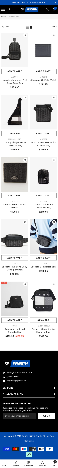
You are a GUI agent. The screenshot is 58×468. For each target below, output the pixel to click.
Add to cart (14, 71)
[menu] (3, 9)
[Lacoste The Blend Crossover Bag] (43, 174)
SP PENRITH (30, 436)
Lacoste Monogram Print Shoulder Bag (43, 144)
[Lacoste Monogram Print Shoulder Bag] (43, 112)
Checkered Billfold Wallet (43, 80)
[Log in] (47, 9)
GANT (14, 326)
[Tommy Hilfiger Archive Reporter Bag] (43, 299)
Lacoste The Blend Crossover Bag (43, 206)
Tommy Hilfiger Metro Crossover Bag (15, 144)
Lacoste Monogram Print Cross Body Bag (14, 81)
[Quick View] (25, 35)
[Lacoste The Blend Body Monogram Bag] (14, 236)
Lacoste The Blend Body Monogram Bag (14, 268)
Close (56, 2)
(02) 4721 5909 (13, 376)
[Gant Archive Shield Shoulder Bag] (14, 299)
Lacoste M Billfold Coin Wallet (14, 206)
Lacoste (14, 77)
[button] (27, 27)
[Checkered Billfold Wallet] (43, 50)
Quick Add (15, 133)
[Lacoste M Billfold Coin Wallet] (14, 174)
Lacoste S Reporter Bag (43, 266)
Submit (46, 416)
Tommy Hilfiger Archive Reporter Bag (43, 330)
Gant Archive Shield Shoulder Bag (15, 330)
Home (3, 17)
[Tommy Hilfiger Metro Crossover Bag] (14, 112)
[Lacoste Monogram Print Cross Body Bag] (14, 50)
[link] (16, 463)
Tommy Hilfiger (14, 139)
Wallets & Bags (14, 17)
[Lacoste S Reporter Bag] (43, 236)
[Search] (10, 9)
